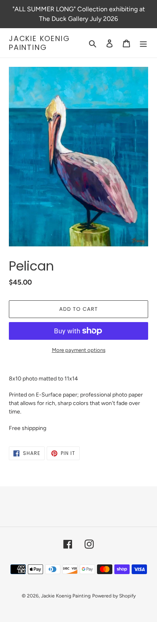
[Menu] (143, 43)
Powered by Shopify (114, 596)
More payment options (78, 350)
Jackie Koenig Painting (39, 43)
